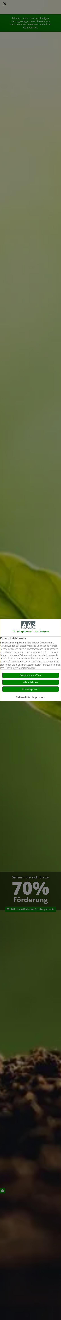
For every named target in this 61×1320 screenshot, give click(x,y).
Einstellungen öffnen (30, 675)
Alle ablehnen (30, 682)
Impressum (38, 697)
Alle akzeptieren (30, 689)
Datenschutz (23, 697)
